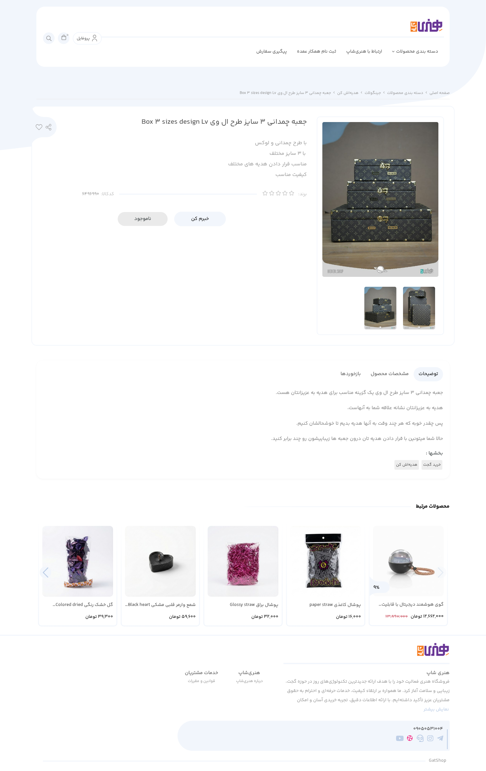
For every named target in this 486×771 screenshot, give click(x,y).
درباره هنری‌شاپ (249, 681)
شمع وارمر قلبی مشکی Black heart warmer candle (162, 605)
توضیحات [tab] (428, 374)
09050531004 (428, 729)
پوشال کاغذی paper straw (335, 605)
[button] (45, 572)
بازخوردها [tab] (351, 374)
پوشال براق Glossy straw (254, 605)
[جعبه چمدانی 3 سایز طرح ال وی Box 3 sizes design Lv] (366, 653)
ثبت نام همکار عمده (316, 51)
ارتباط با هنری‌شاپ (364, 51)
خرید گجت (432, 465)
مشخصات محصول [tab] (390, 374)
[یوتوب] (399, 739)
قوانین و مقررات (201, 681)
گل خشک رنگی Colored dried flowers (84, 605)
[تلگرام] (440, 739)
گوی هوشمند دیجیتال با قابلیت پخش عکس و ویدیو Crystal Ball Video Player (412, 604)
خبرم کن (200, 219)
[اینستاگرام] (430, 739)
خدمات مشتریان (201, 673)
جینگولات (373, 93)
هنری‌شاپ (249, 673)
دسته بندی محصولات (417, 51)
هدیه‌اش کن (347, 93)
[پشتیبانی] (420, 739)
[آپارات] (409, 739)
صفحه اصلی (439, 93)
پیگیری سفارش (271, 51)
